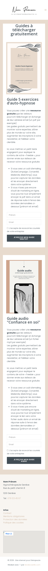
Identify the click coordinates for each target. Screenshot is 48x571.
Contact (7, 513)
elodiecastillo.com (32, 565)
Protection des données (15, 519)
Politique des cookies (13, 522)
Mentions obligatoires (13, 516)
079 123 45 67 (14, 498)
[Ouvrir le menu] (46, 10)
